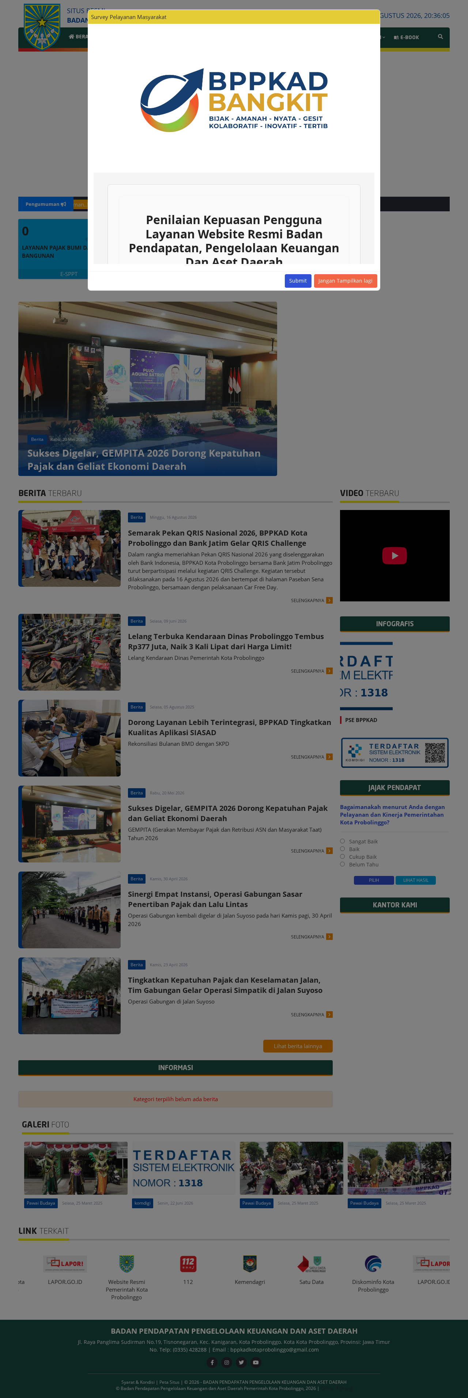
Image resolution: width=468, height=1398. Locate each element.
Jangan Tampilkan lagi (345, 280)
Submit (298, 280)
